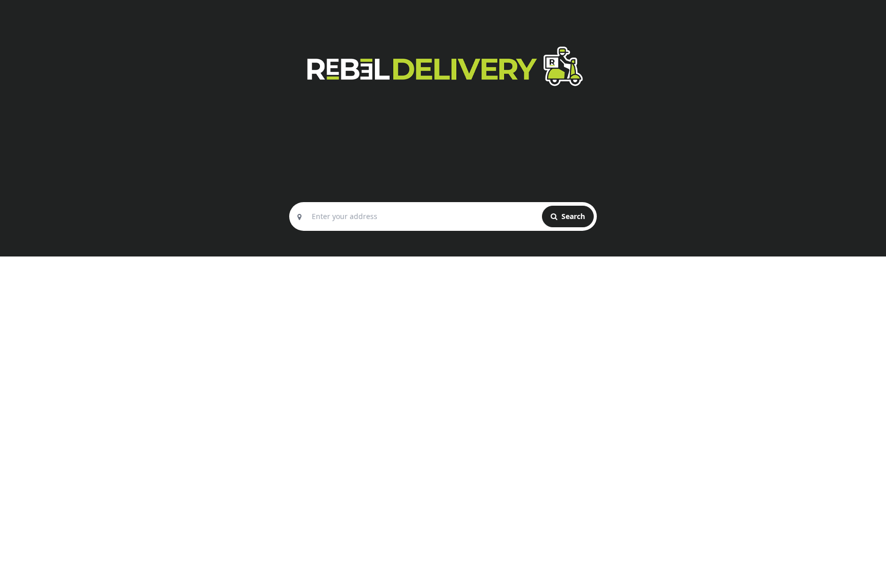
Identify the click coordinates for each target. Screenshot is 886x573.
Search (572, 216)
